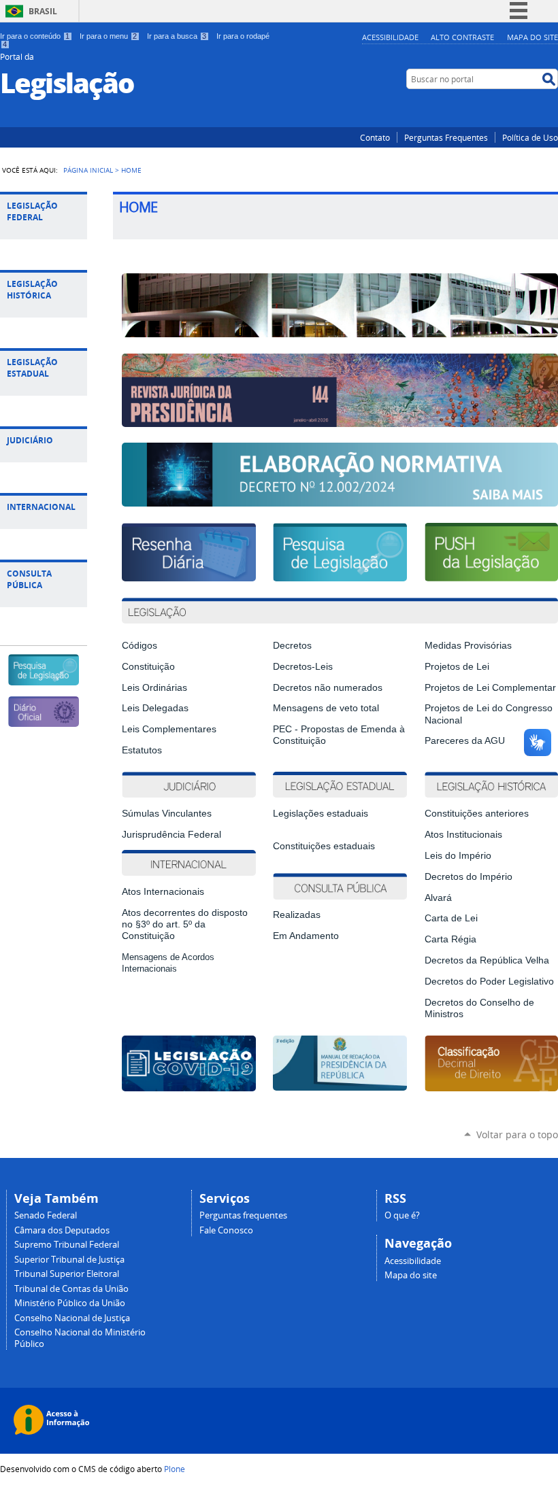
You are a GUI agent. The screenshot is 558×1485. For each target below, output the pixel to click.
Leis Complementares (169, 729)
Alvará (438, 898)
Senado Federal (45, 1215)
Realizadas (297, 915)
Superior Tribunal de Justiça (69, 1259)
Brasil (43, 11)
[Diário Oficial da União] (43, 721)
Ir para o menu (108, 36)
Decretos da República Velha (487, 960)
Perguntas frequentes (243, 1215)
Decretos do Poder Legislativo (489, 981)
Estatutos (142, 750)
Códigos (139, 646)
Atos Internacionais (163, 892)
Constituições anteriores (477, 813)
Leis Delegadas (155, 708)
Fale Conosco (226, 1230)
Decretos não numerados (327, 688)
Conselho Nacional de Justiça (72, 1318)
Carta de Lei (451, 918)
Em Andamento (306, 936)
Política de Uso (530, 137)
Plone (174, 1468)
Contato (375, 137)
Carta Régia (450, 939)
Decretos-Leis (303, 667)
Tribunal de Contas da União (71, 1289)
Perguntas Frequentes (446, 137)
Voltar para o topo (517, 1134)
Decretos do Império (468, 877)
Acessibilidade (390, 37)
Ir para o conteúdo (34, 36)
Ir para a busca (176, 36)
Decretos (292, 646)
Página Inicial (88, 170)
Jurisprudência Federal (171, 835)
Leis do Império (458, 856)
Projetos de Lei (457, 667)
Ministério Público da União (69, 1303)
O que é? (402, 1215)
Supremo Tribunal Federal (66, 1244)
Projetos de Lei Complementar (490, 688)
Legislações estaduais (322, 813)
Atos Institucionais (463, 835)
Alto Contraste (462, 37)
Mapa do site (410, 1275)
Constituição (148, 667)
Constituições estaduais (324, 846)
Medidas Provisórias (468, 646)
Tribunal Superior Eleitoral (66, 1274)
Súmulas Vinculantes (167, 813)
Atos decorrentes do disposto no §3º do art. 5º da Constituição (185, 924)
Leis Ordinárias (154, 688)
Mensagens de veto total (326, 708)
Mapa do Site (532, 37)
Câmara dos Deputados (62, 1230)
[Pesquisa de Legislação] (43, 679)
